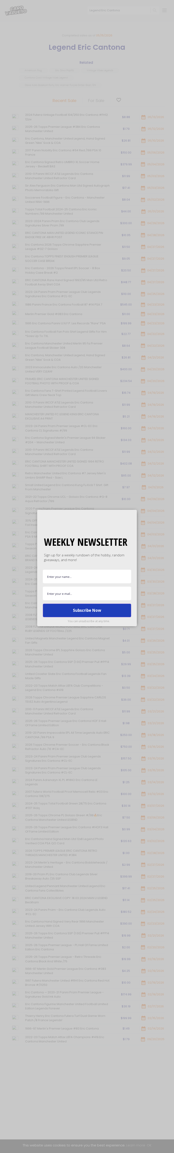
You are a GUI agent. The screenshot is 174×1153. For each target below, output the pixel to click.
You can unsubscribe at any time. (89, 621)
